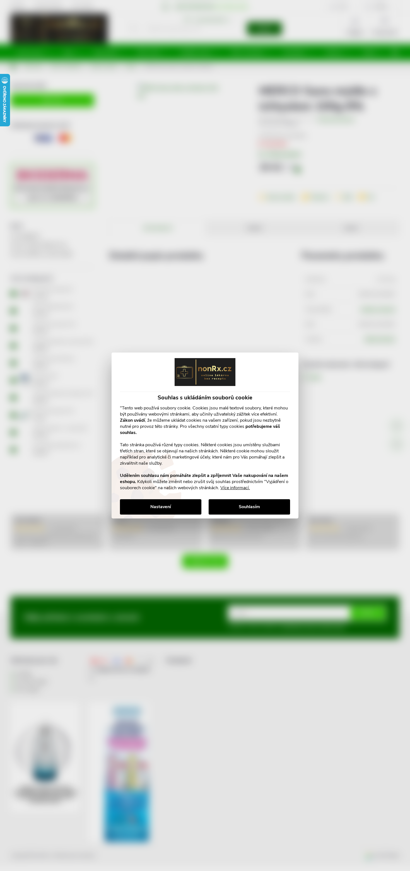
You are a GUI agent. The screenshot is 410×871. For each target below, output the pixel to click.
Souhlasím (249, 507)
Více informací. (235, 488)
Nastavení (160, 507)
